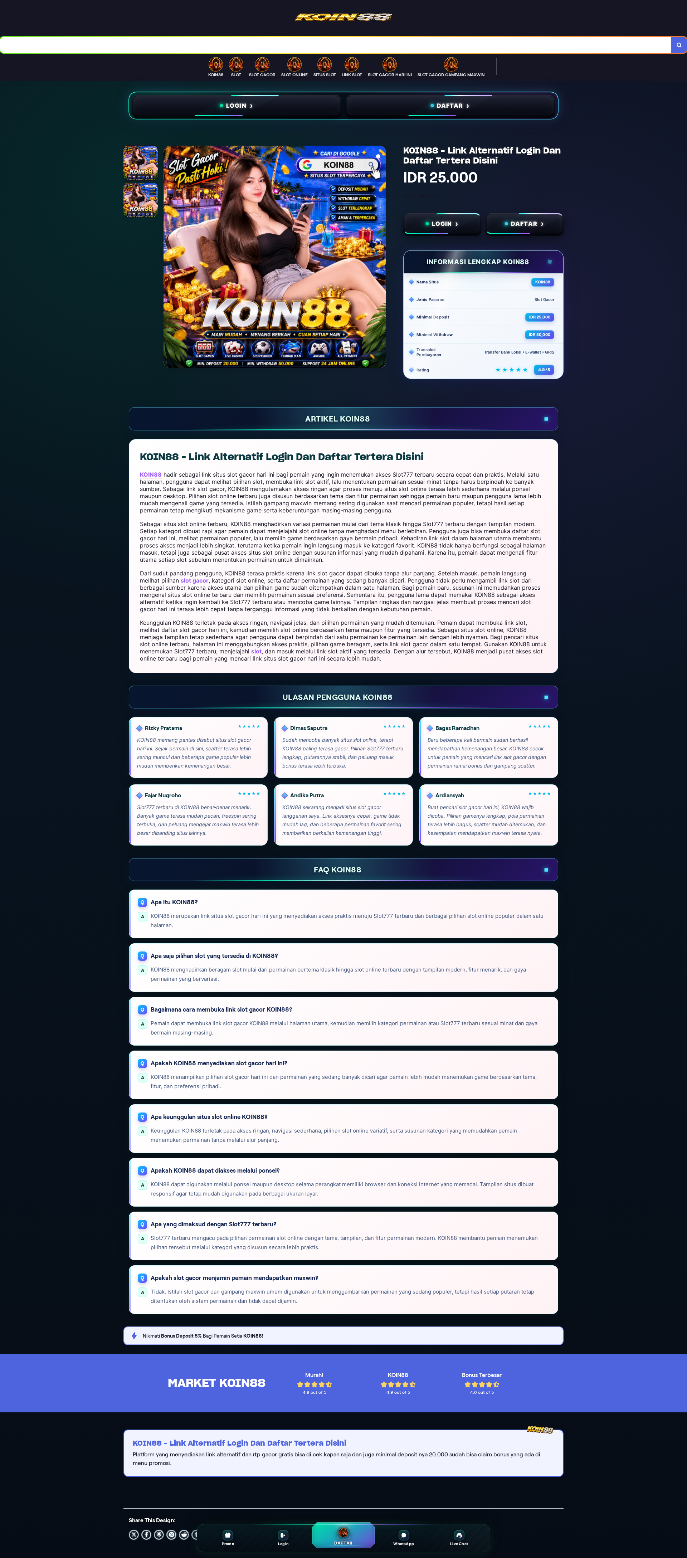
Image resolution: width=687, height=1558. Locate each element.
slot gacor (195, 580)
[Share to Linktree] (159, 1535)
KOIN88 (151, 474)
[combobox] (336, 45)
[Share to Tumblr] (196, 1535)
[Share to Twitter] (134, 1535)
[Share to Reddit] (184, 1535)
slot (256, 651)
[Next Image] (380, 258)
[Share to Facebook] (146, 1535)
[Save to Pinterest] (171, 1535)
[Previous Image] (169, 258)
